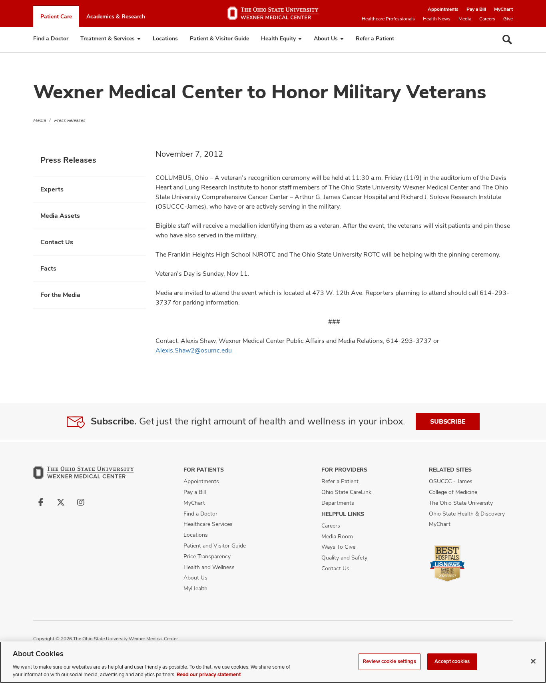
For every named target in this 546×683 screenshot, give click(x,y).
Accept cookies (452, 661)
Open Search (507, 39)
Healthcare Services (208, 524)
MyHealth (195, 588)
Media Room (337, 536)
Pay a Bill (476, 9)
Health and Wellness (209, 567)
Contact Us (56, 242)
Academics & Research (115, 16)
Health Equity (278, 38)
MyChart (503, 9)
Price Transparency (207, 556)
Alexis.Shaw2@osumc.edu (193, 350)
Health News (436, 18)
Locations (165, 38)
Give (508, 18)
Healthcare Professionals (388, 18)
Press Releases (70, 120)
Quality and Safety (344, 557)
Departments (337, 502)
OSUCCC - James (450, 481)
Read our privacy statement (209, 674)
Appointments (443, 9)
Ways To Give (338, 546)
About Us (326, 38)
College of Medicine (453, 492)
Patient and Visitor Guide (214, 545)
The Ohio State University (461, 502)
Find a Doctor (50, 38)
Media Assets (60, 215)
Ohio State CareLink (346, 492)
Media (464, 18)
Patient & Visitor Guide (219, 38)
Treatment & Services (107, 38)
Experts (52, 189)
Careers (487, 18)
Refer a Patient (375, 38)
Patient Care (56, 16)
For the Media (60, 295)
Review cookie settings (389, 661)
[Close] (533, 661)
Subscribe (447, 421)
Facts (48, 268)
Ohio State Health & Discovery (467, 513)
